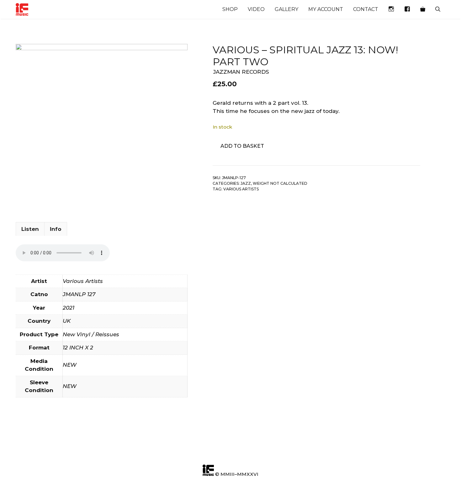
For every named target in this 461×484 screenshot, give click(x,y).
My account (325, 9)
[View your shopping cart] (422, 9)
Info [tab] (55, 229)
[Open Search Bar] (437, 9)
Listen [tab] (30, 229)
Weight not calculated (280, 183)
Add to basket (242, 146)
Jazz (246, 183)
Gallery (286, 9)
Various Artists (241, 189)
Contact (365, 9)
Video (256, 9)
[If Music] (22, 9)
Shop (230, 9)
